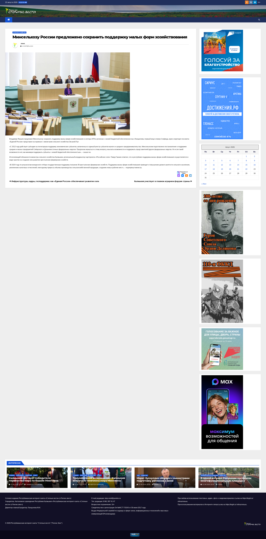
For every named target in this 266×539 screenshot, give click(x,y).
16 (255, 165)
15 (246, 165)
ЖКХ (138, 475)
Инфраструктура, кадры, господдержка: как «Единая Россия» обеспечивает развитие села (55, 181)
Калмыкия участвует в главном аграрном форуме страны (162, 181)
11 (214, 165)
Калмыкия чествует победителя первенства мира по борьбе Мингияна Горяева (33, 481)
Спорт (35, 475)
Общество (28, 475)
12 (222, 165)
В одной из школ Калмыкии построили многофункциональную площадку (226, 479)
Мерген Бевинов (96, 484)
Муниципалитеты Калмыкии (209, 475)
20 (230, 169)
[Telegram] (190, 175)
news (23, 43)
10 (206, 165)
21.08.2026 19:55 (16, 484)
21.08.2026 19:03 (144, 484)
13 (230, 165)
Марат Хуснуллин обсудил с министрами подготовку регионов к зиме (163, 479)
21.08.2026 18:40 (208, 484)
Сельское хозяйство (19, 32)
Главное (12, 475)
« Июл (203, 184)
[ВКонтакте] (182, 175)
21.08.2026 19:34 (80, 484)
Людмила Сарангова (34, 484)
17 (206, 169)
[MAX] (178, 175)
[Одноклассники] (186, 175)
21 (238, 169)
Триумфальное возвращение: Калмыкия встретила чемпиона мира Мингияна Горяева (99, 481)
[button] (259, 20)
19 (222, 169)
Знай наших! (20, 475)
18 (214, 169)
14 (238, 165)
